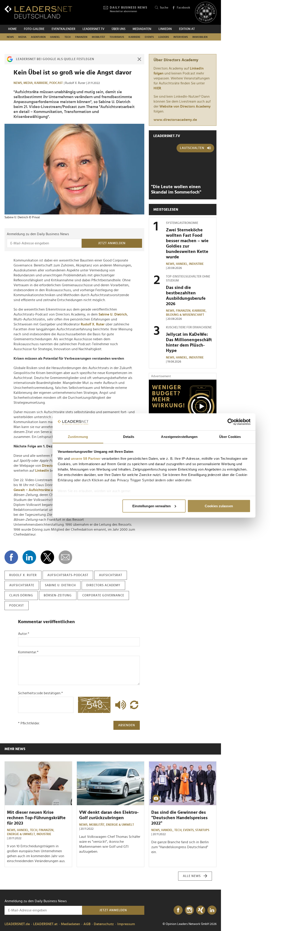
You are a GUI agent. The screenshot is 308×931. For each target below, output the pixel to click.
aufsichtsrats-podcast (67, 575)
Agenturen (38, 37)
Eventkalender (63, 29)
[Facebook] (178, 910)
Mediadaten (142, 29)
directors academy (103, 585)
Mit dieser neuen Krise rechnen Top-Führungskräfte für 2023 (36, 817)
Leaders (163, 37)
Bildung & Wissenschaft (185, 314)
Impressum (126, 924)
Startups (202, 830)
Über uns (118, 29)
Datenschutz (104, 924)
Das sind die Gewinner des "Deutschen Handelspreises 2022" (179, 817)
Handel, (182, 264)
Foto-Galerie (34, 29)
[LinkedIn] (211, 910)
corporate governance (103, 595)
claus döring (21, 595)
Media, (28, 83)
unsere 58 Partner (86, 458)
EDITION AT (187, 29)
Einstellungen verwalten (151, 506)
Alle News (192, 876)
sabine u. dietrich (60, 585)
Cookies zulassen (219, 506)
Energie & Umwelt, (22, 834)
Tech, (34, 830)
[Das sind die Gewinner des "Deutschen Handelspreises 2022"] (182, 783)
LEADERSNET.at (45, 924)
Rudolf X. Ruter (93, 324)
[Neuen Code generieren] (134, 704)
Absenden (126, 725)
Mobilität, (97, 824)
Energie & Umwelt (120, 824)
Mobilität (98, 37)
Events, (189, 830)
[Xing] (200, 910)
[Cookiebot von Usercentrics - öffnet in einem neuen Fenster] (231, 422)
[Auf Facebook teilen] (11, 557)
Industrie (196, 264)
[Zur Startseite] (38, 12)
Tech (67, 37)
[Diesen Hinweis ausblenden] (139, 59)
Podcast (56, 83)
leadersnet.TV (93, 29)
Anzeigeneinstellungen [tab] (179, 437)
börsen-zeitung (58, 595)
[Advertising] (182, 408)
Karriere (134, 37)
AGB (86, 924)
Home (12, 29)
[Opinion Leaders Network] (205, 12)
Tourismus (117, 37)
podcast (16, 605)
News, (18, 83)
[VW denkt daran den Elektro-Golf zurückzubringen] (110, 783)
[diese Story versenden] (65, 557)
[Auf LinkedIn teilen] (29, 557)
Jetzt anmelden (112, 243)
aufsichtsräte (21, 585)
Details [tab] (128, 437)
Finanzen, (184, 310)
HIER (157, 88)
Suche (164, 7)
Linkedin (165, 29)
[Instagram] (189, 910)
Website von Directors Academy (185, 106)
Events (149, 37)
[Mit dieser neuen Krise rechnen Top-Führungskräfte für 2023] (38, 783)
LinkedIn (42, 470)
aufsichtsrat (110, 575)
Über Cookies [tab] (230, 437)
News (10, 37)
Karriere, (41, 83)
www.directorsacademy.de (175, 120)
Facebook (183, 7)
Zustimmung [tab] (78, 437)
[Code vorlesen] (119, 704)
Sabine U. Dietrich (113, 314)
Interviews (180, 37)
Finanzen (81, 37)
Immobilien (199, 37)
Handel (55, 37)
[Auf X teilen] (47, 557)
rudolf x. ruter (23, 575)
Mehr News (15, 749)
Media (22, 37)
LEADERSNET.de (17, 924)
